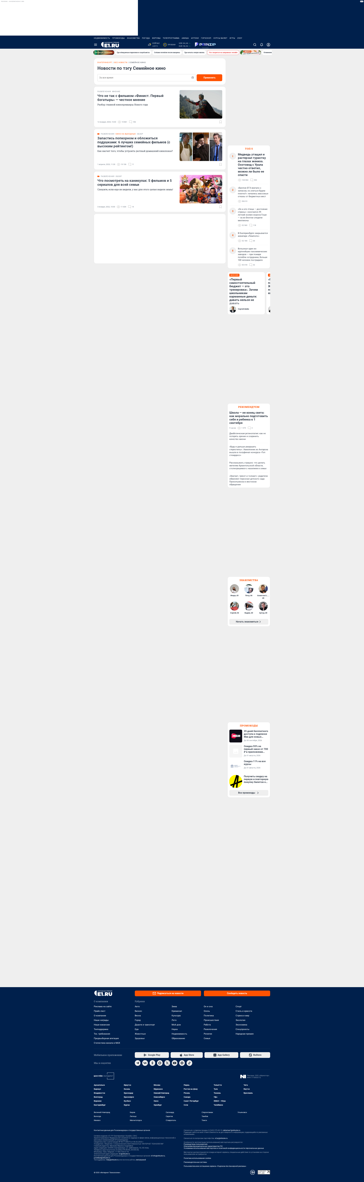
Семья (207, 1038)
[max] (160, 1063)
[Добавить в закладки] (220, 122)
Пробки (169, 44)
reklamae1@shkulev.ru (231, 1130)
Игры (232, 38)
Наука (175, 1029)
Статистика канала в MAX (107, 1043)
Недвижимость (102, 38)
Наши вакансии (102, 1024)
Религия (208, 1034)
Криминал (177, 1011)
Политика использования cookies (197, 1158)
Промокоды (118, 38)
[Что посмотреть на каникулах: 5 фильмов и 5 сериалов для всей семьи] (201, 189)
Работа (207, 1024)
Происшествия (211, 1020)
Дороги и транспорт (145, 1024)
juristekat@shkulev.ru (102, 1158)
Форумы (156, 38)
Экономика (241, 1024)
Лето (174, 1020)
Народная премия (245, 1034)
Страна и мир (242, 1015)
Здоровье (140, 1038)
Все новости (120, 62)
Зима (174, 1006)
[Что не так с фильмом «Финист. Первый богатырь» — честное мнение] (201, 104)
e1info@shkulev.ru (158, 1156)
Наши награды (101, 1020)
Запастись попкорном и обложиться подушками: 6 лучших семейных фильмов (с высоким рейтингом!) (133, 142)
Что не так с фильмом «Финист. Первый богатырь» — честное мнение (130, 98)
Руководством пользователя (195, 1144)
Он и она (208, 1006)
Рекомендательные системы (195, 1162)
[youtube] (174, 1063)
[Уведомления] (261, 45)
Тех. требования (102, 1034)
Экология (240, 1020)
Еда (136, 1029)
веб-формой (141, 1160)
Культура (176, 1015)
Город (138, 1020)
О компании (100, 1015)
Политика (209, 1015)
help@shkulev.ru (112, 1160)
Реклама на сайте (103, 1006)
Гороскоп (206, 38)
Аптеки (195, 38)
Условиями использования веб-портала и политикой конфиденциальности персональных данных (224, 1148)
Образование (178, 1038)
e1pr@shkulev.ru (221, 1138)
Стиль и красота (244, 1011)
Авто (137, 1006)
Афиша (185, 38)
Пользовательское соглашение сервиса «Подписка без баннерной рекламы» (215, 1166)
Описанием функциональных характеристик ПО (203, 1146)
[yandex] (182, 1063)
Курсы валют (220, 38)
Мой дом (176, 1024)
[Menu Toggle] (95, 45)
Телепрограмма (171, 38)
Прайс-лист (99, 1011)
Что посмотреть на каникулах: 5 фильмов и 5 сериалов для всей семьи (134, 183)
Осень (207, 1011)
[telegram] (137, 1063)
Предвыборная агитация (106, 1038)
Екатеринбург (104, 62)
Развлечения (210, 1029)
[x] (167, 1063)
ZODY (239, 38)
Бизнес (138, 1011)
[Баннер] (103, 52)
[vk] (145, 1063)
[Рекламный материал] (205, 44)
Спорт (239, 1006)
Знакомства (133, 38)
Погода (146, 38)
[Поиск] (254, 45)
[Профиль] (268, 45)
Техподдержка (101, 1029)
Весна (138, 1015)
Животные (140, 1034)
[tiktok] (189, 1063)
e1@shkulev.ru (124, 1154)
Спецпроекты (242, 1029)
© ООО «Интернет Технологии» (107, 1172)
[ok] (152, 1063)
